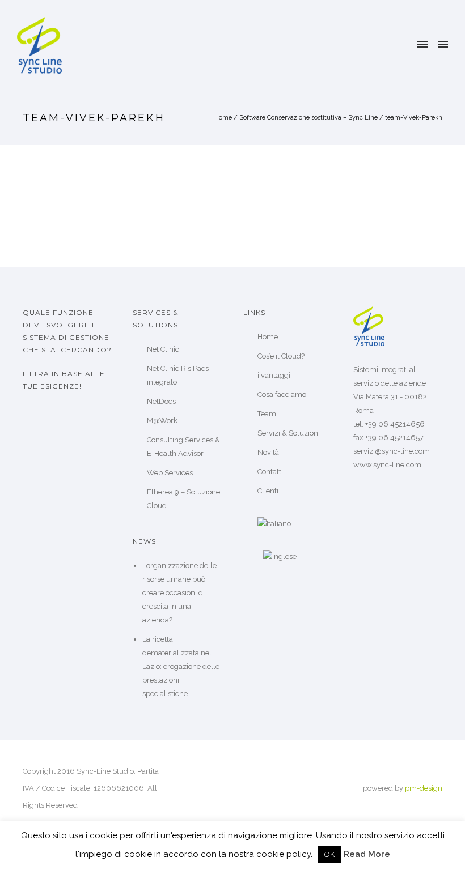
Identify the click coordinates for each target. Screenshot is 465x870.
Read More (367, 854)
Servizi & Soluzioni (288, 433)
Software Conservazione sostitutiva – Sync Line (308, 117)
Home (223, 117)
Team (266, 414)
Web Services (170, 472)
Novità (268, 452)
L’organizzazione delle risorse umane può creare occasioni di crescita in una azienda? (179, 592)
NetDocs (161, 401)
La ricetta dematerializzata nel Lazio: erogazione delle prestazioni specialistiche (180, 666)
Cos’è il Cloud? (281, 356)
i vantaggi (273, 375)
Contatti (270, 471)
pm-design (423, 788)
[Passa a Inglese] (297, 557)
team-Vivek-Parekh (413, 117)
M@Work (162, 420)
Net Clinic (163, 349)
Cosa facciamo (281, 394)
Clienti (267, 491)
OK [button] (329, 854)
